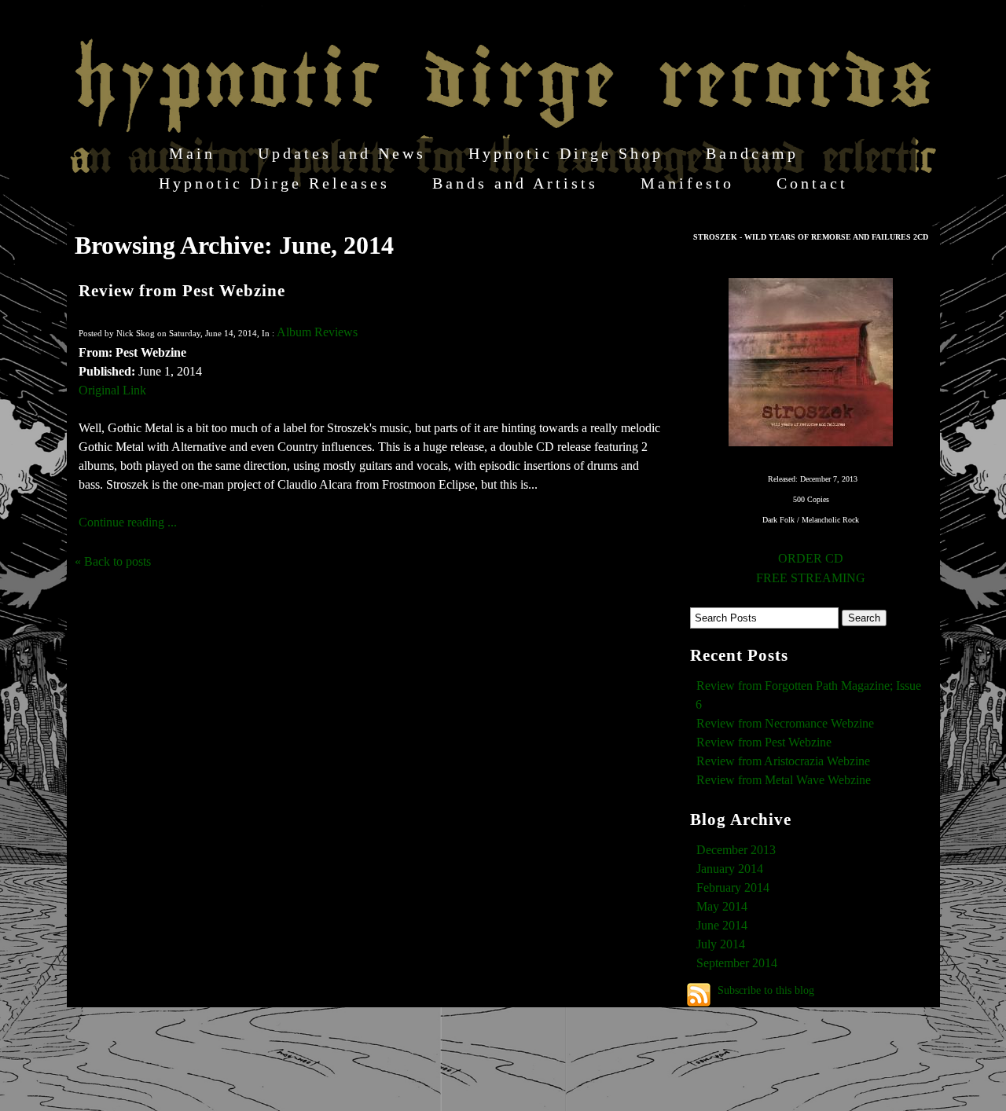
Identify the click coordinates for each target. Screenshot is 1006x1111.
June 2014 (721, 925)
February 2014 (732, 887)
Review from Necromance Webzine (785, 723)
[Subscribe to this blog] (698, 994)
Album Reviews (317, 332)
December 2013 (736, 849)
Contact (812, 183)
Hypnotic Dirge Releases (274, 183)
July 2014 (720, 944)
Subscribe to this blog (766, 990)
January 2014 (729, 868)
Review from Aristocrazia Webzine (783, 761)
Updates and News (342, 153)
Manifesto (687, 183)
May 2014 (721, 906)
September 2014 (736, 963)
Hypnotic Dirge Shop (565, 153)
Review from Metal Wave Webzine (783, 779)
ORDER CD (810, 558)
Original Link (112, 390)
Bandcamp (752, 153)
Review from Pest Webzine (182, 290)
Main (192, 153)
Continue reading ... (128, 522)
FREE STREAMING (810, 578)
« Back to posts (113, 561)
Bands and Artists (515, 183)
